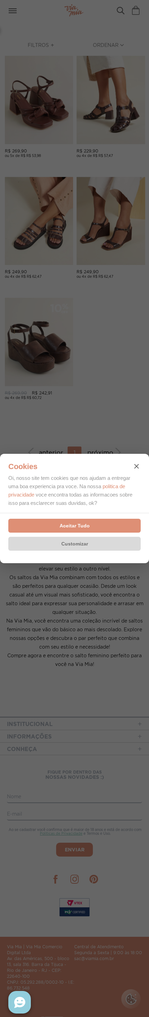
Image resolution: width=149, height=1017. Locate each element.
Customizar (74, 544)
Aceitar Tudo (75, 525)
